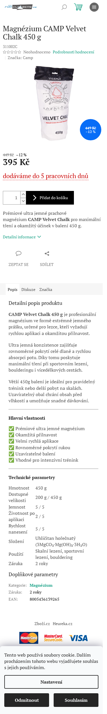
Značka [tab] (45, 289)
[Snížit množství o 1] (23, 201)
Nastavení (51, 682)
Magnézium (41, 585)
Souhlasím (76, 700)
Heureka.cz (62, 623)
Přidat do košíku (54, 197)
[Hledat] (64, 7)
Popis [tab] (12, 289)
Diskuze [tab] (28, 289)
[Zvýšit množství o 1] (23, 194)
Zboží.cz (42, 623)
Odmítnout (27, 700)
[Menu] (94, 7)
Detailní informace (19, 237)
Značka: (20, 57)
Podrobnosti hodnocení (73, 52)
